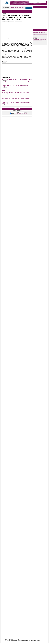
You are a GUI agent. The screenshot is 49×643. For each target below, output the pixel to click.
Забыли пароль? (19, 113)
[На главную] (7, 3)
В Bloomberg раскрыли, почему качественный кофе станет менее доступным (39, 40)
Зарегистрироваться (24, 113)
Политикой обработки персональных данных (17, 7)
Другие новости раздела (44, 45)
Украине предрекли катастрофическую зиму (39, 32)
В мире (3, 21)
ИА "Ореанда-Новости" (8, 38)
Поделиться (4, 61)
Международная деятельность (9, 21)
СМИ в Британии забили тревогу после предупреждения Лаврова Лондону (17, 79)
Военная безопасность (18, 21)
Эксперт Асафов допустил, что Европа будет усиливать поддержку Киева (39, 42)
